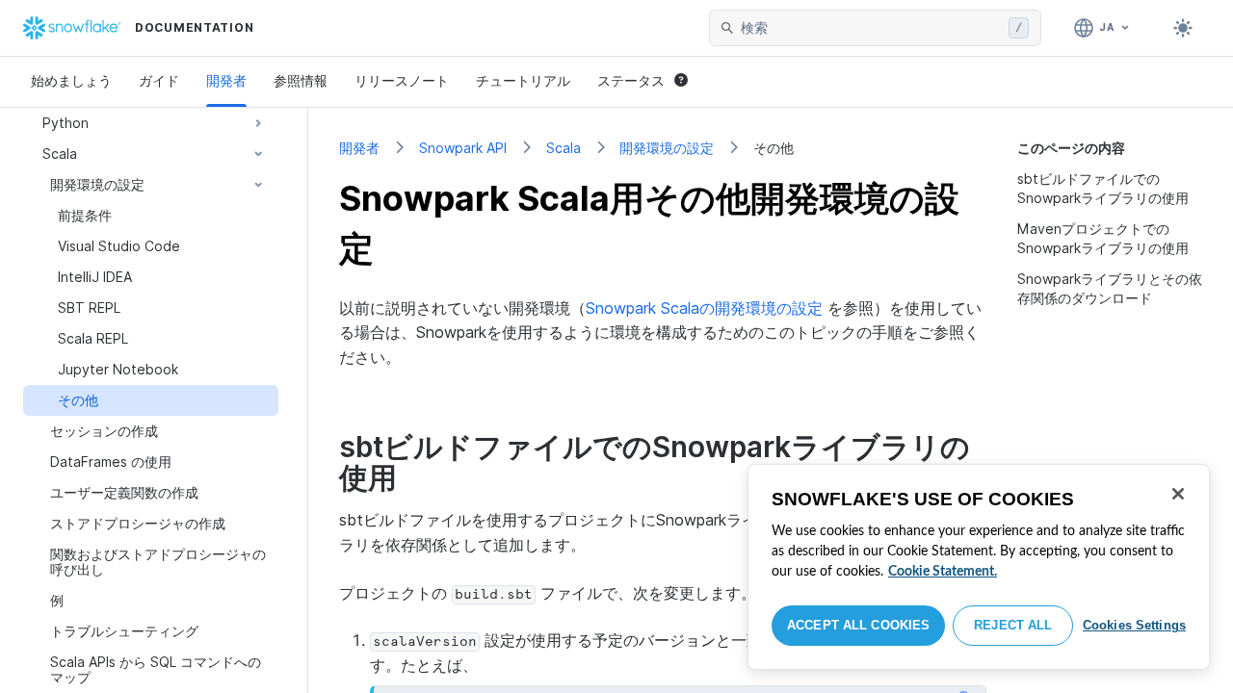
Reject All (1013, 625)
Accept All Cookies (858, 625)
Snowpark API (463, 148)
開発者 (226, 80)
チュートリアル (523, 80)
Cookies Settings (1134, 625)
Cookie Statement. (942, 571)
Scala (563, 148)
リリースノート (401, 80)
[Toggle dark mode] (1183, 28)
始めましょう (71, 80)
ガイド (159, 80)
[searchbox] (871, 28)
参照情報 (301, 80)
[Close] (1178, 494)
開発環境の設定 (666, 148)
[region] (979, 567)
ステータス (631, 80)
